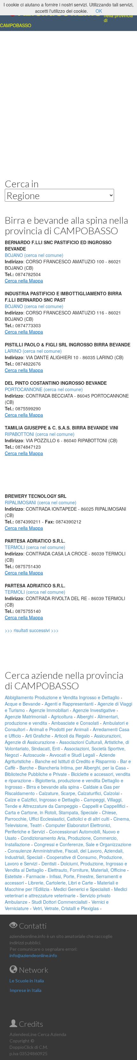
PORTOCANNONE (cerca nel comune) (44, 389)
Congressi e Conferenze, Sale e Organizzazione (82, 844)
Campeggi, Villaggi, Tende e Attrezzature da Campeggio (64, 802)
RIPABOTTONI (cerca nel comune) (40, 434)
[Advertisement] (68, 99)
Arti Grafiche (37, 735)
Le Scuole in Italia (27, 980)
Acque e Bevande (22, 703)
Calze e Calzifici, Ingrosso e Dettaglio (42, 799)
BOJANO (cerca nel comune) (34, 306)
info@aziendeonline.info (33, 955)
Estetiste (13, 876)
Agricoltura (62, 716)
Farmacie (35, 876)
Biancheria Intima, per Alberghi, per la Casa (82, 767)
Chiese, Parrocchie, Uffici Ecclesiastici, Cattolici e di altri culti (61, 815)
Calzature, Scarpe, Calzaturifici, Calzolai (79, 793)
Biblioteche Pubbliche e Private (36, 774)
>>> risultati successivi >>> (42, 630)
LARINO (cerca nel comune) (33, 351)
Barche (26, 767)
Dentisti (48, 863)
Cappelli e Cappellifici (103, 806)
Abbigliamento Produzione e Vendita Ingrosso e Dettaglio (62, 697)
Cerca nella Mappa (24, 280)
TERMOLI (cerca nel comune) (35, 547)
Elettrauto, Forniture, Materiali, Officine (87, 870)
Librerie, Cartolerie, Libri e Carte (60, 882)
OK (99, 11)
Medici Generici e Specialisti (82, 889)
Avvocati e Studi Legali (72, 755)
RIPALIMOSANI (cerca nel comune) (40, 502)
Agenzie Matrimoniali (26, 716)
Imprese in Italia (25, 990)
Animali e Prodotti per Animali (59, 729)
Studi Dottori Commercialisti (59, 902)
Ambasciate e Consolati (75, 723)
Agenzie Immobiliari (48, 710)
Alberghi (85, 716)
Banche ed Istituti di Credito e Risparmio (75, 761)
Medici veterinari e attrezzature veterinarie (66, 892)
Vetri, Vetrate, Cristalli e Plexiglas (66, 908)
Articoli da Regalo (72, 735)
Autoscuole (34, 755)
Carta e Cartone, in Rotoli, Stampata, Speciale (51, 812)
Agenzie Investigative (94, 710)
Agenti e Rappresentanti (69, 703)
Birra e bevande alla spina (52, 787)
